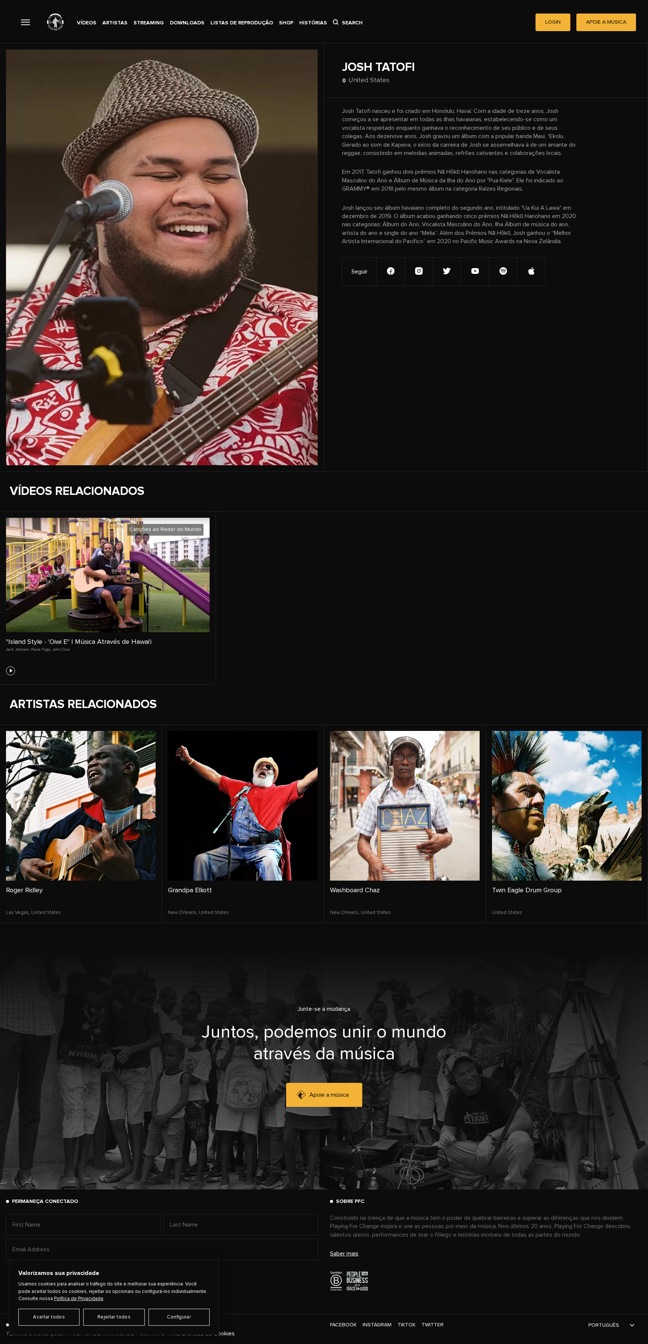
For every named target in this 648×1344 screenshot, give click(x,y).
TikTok (407, 1324)
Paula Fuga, (41, 649)
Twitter (433, 1324)
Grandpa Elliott (190, 890)
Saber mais (344, 1254)
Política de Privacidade (79, 1298)
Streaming (149, 23)
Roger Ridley (24, 890)
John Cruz (61, 649)
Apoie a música (329, 1095)
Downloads (187, 23)
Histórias (313, 23)
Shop (286, 23)
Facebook (343, 1324)
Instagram (377, 1324)
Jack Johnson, (18, 649)
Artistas (115, 23)
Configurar (179, 1317)
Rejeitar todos (114, 1317)
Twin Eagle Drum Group (527, 890)
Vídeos (86, 23)
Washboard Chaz (355, 890)
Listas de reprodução (241, 23)
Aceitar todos (49, 1317)
